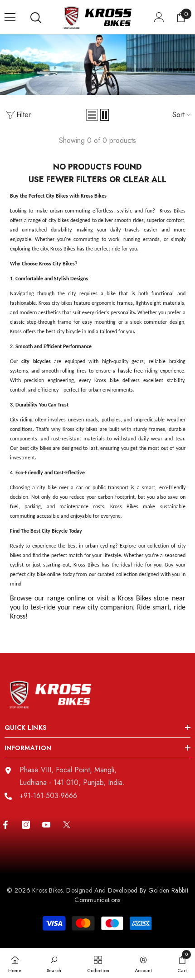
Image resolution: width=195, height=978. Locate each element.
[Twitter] (66, 825)
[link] (54, 963)
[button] (92, 115)
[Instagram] (26, 825)
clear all (144, 179)
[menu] (10, 17)
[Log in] (159, 17)
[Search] (35, 17)
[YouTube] (46, 825)
